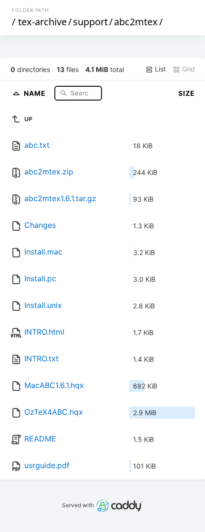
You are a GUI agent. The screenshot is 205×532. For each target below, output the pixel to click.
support (90, 21)
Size (186, 93)
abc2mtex (136, 21)
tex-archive (42, 21)
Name (36, 93)
